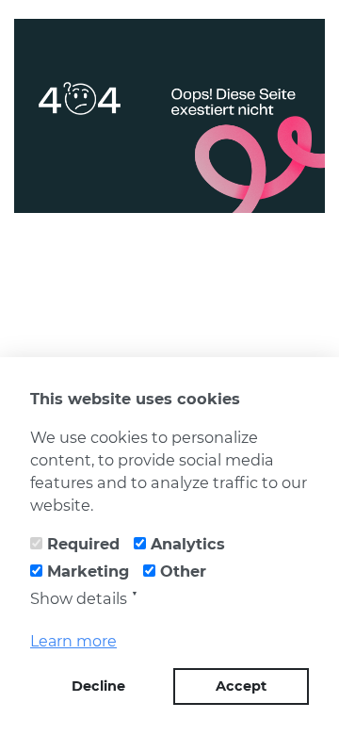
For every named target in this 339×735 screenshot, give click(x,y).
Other (183, 571)
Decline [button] (98, 686)
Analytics (188, 543)
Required (83, 543)
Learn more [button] (73, 641)
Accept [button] (241, 686)
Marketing (88, 571)
